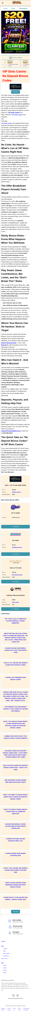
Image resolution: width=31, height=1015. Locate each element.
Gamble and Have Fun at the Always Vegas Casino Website (15, 737)
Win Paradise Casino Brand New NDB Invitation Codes (15, 781)
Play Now (15, 91)
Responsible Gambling (26, 1009)
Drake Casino (15, 602)
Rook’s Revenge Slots (8, 343)
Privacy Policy (9, 1009)
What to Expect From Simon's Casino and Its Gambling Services (15, 811)
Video (4, 972)
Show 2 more (4, 958)
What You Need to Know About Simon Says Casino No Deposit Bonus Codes (15, 797)
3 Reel (4, 970)
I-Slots (4, 965)
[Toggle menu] (2, 2)
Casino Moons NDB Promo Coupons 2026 (15, 854)
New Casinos (6, 953)
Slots (4, 951)
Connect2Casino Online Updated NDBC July (15, 840)
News (13, 8)
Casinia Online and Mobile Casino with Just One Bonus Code (15, 650)
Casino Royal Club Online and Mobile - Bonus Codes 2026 (15, 898)
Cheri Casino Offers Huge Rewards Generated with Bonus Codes (15, 885)
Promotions (6, 955)
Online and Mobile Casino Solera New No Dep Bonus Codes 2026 (15, 826)
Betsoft (3, 345)
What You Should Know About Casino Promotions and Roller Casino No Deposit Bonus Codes (15, 724)
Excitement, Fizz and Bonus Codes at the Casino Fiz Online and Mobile (15, 709)
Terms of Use (19, 1009)
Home (6, 8)
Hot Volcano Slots (26, 64)
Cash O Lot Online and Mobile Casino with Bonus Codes (15, 664)
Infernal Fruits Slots (11, 64)
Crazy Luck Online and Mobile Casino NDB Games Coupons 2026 (15, 870)
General (5, 948)
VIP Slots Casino (14, 112)
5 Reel (4, 967)
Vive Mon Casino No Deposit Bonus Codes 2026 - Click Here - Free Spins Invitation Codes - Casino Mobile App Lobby (15, 754)
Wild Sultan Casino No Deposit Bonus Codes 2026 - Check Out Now (15, 767)
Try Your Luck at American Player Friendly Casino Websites (15, 621)
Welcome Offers (3, 1009)
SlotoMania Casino (17, 547)
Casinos (3, 941)
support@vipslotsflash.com (10, 431)
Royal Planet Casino (17, 574)
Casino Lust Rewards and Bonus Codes (15, 678)
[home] (17, 4)
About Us (14, 1009)
